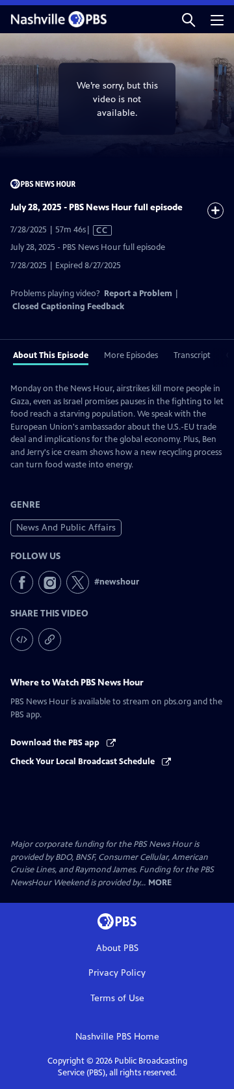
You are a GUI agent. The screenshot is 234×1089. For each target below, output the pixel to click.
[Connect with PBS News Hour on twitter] (77, 582)
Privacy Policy (117, 972)
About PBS (117, 948)
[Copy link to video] (49, 639)
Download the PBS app (55, 742)
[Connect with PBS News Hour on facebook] (21, 582)
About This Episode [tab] (50, 355)
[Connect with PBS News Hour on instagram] (49, 582)
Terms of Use (117, 998)
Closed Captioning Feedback (68, 306)
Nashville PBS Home (117, 1036)
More (160, 883)
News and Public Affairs (66, 527)
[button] (188, 19)
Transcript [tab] (192, 355)
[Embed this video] (21, 639)
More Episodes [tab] (131, 355)
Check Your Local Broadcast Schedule (83, 761)
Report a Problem (138, 293)
